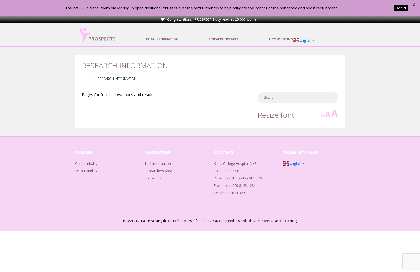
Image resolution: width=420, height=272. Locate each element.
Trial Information (162, 39)
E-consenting (281, 39)
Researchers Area (158, 171)
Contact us (152, 178)
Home (87, 78)
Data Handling (86, 171)
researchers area (224, 39)
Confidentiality (86, 163)
